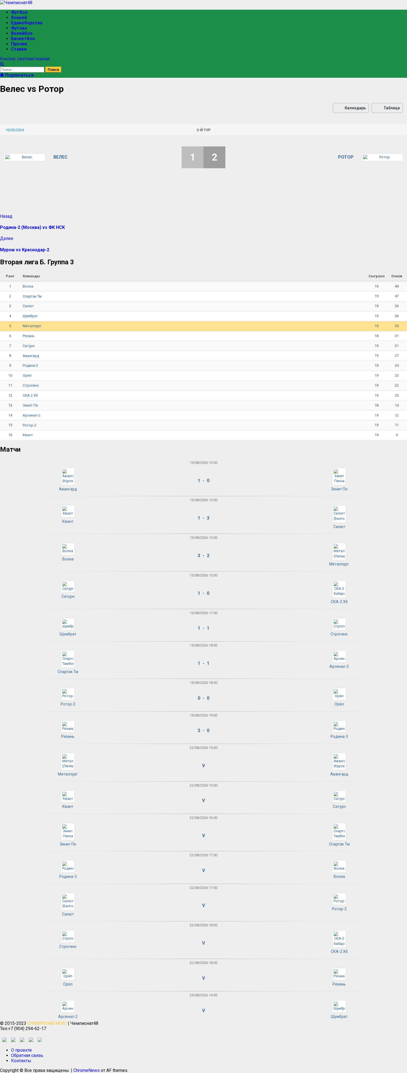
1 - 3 (203, 518)
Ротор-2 (29, 425)
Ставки (19, 49)
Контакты (21, 1060)
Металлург (32, 326)
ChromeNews (86, 1070)
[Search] (2, 64)
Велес (60, 157)
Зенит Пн (30, 405)
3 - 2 (203, 555)
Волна (28, 286)
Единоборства (26, 22)
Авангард (31, 356)
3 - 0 (203, 730)
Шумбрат (30, 316)
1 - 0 (203, 480)
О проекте (21, 1050)
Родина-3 (30, 365)
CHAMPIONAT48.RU (47, 1023)
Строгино (31, 385)
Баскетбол (23, 38)
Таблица (391, 108)
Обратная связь (27, 1055)
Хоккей (19, 17)
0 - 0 (203, 698)
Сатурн (29, 346)
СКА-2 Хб (30, 395)
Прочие (19, 43)
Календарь (355, 108)
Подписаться (19, 75)
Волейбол (21, 33)
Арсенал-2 (31, 415)
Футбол (19, 12)
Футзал (19, 28)
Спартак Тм (32, 296)
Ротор (346, 157)
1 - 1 (203, 628)
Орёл (27, 375)
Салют (28, 306)
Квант (28, 435)
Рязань (28, 336)
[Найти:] (22, 69)
